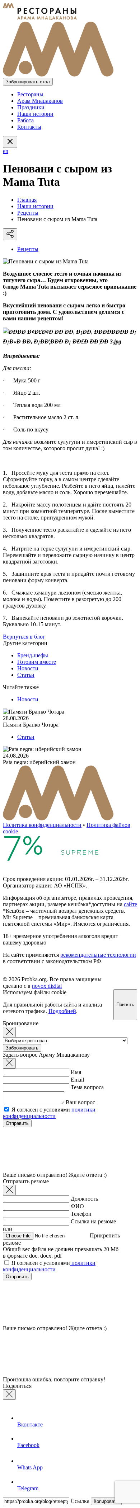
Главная (27, 200)
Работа (25, 120)
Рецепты (27, 213)
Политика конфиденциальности (42, 825)
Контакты (29, 127)
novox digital (47, 986)
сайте (130, 904)
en (5, 151)
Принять (125, 1004)
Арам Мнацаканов (40, 101)
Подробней (62, 1011)
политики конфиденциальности (49, 1112)
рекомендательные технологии (98, 955)
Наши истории (35, 114)
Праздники (31, 107)
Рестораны (30, 94)
